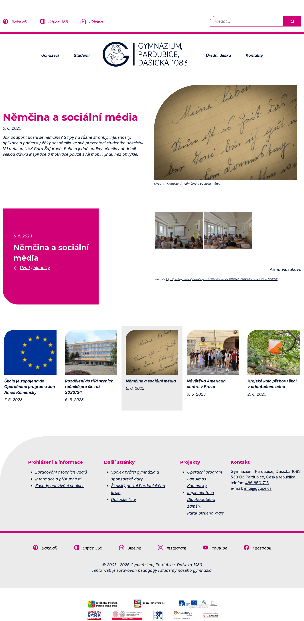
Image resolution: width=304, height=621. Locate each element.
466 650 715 (257, 482)
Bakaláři (19, 21)
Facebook (262, 547)
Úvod (157, 183)
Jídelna (96, 21)
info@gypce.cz (258, 488)
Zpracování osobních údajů (61, 472)
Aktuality (172, 183)
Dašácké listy (123, 499)
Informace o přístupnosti (58, 478)
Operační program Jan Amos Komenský (204, 479)
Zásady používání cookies (59, 485)
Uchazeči (50, 55)
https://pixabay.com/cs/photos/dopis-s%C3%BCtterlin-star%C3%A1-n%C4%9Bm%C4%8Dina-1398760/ (222, 279)
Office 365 (58, 21)
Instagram (176, 547)
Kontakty (254, 55)
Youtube (219, 547)
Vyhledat (292, 21)
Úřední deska (218, 55)
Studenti (82, 55)
